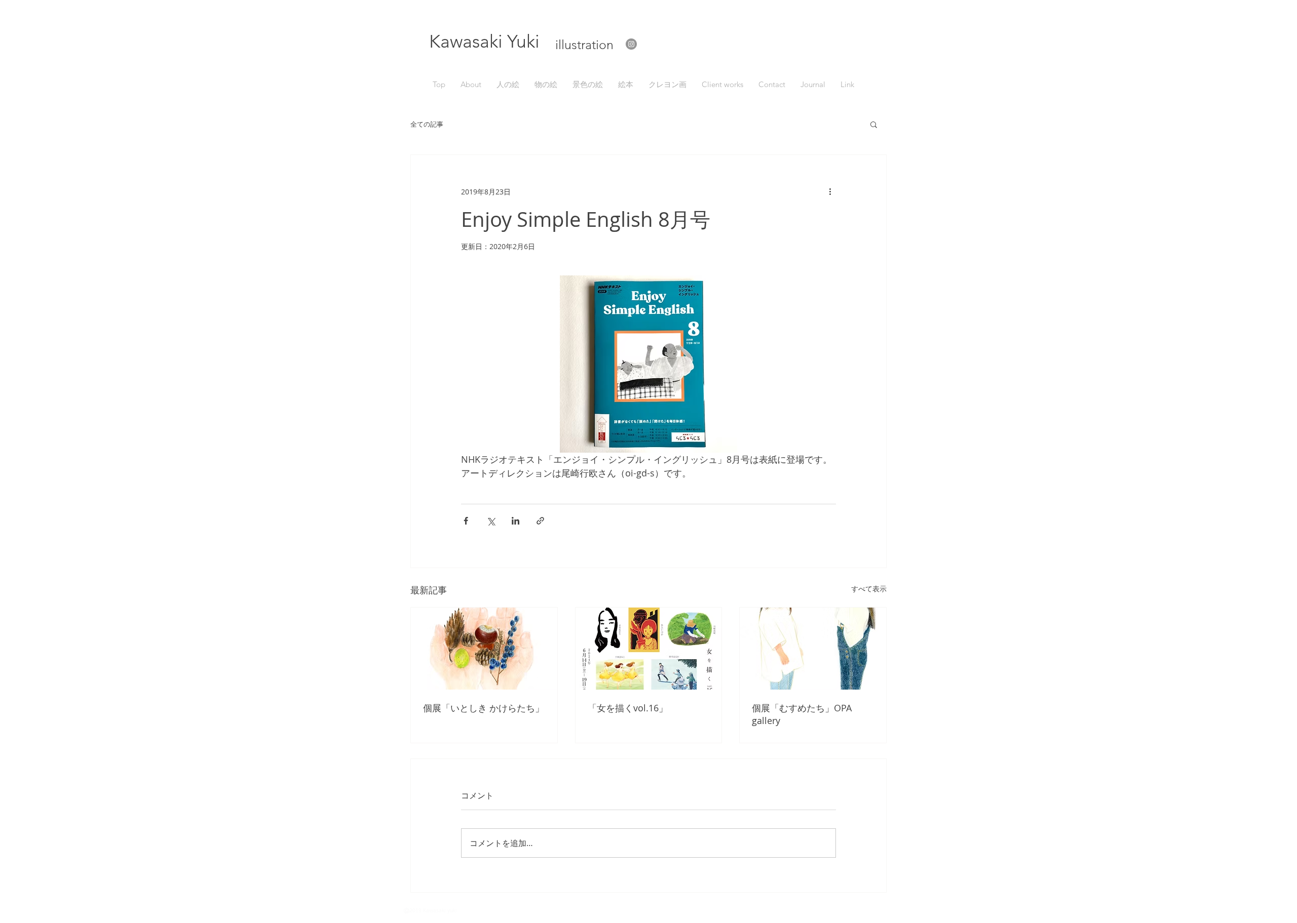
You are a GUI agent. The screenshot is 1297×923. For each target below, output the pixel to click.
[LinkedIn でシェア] (515, 521)
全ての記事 (426, 124)
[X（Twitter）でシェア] (490, 521)
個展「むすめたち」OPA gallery (802, 714)
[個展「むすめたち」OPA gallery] (813, 649)
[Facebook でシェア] (466, 521)
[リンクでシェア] (540, 521)
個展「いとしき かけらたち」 (483, 708)
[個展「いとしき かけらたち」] (484, 649)
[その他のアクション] (830, 191)
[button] (874, 124)
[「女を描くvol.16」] (649, 649)
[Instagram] (631, 44)
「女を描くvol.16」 (628, 708)
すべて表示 (869, 588)
